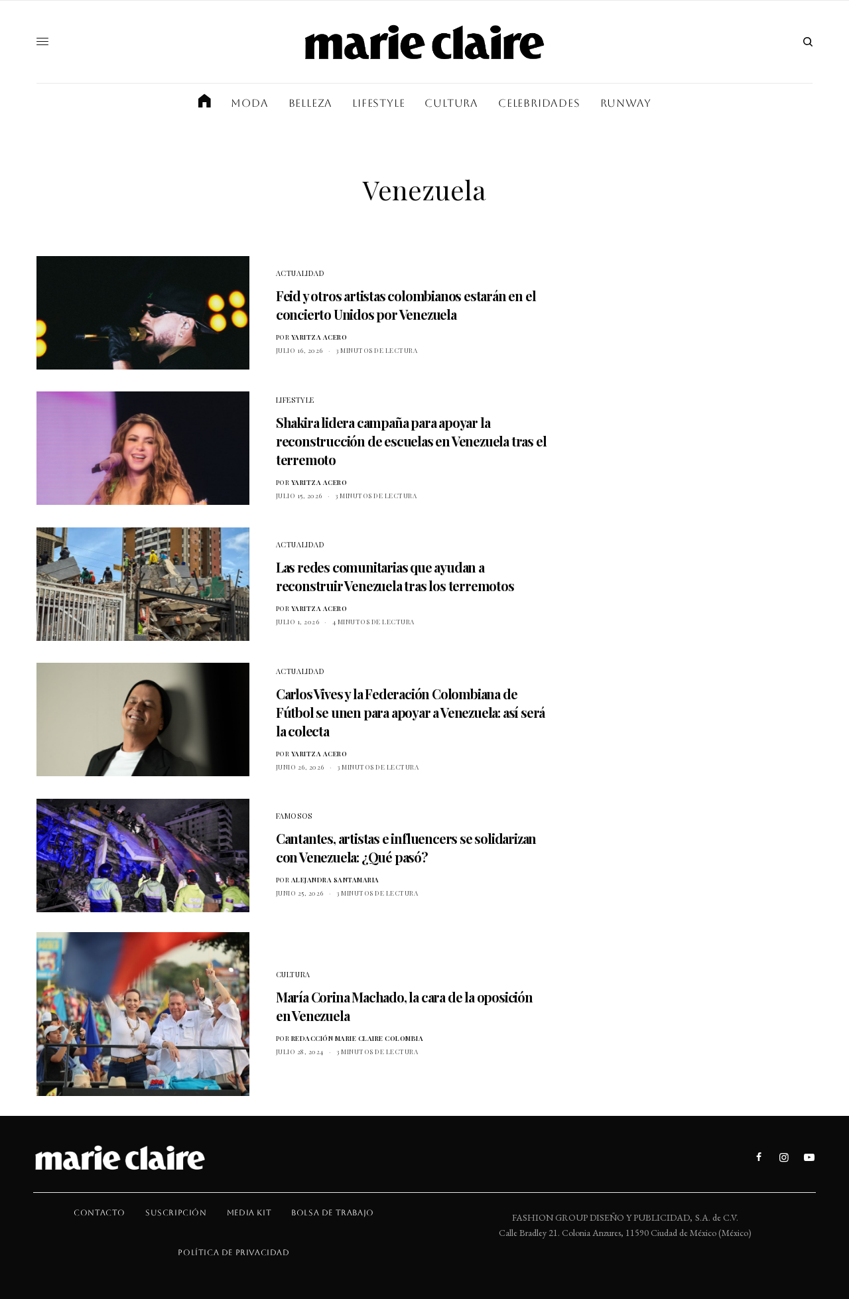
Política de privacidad (233, 1252)
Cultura (293, 974)
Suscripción (176, 1212)
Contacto (99, 1212)
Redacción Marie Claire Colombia (357, 1038)
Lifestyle (295, 400)
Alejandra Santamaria (335, 879)
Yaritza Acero (319, 337)
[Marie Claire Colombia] (424, 42)
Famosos (294, 816)
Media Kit (249, 1212)
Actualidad (300, 273)
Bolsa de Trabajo (332, 1212)
